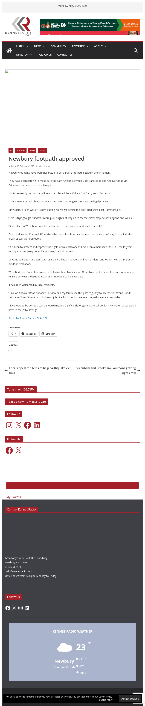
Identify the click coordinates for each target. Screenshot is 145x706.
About (98, 46)
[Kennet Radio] (9, 50)
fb (11, 150)
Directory (23, 54)
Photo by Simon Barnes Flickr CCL (28, 318)
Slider (42, 150)
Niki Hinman (45, 166)
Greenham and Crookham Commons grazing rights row (106, 370)
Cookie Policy (105, 699)
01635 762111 (13, 567)
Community (58, 46)
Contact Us (65, 54)
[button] (26, 46)
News (37, 46)
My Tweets (13, 497)
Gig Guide (45, 54)
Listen (20, 46)
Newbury (20, 150)
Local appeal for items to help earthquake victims (39, 370)
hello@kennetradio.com (18, 571)
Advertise (78, 46)
